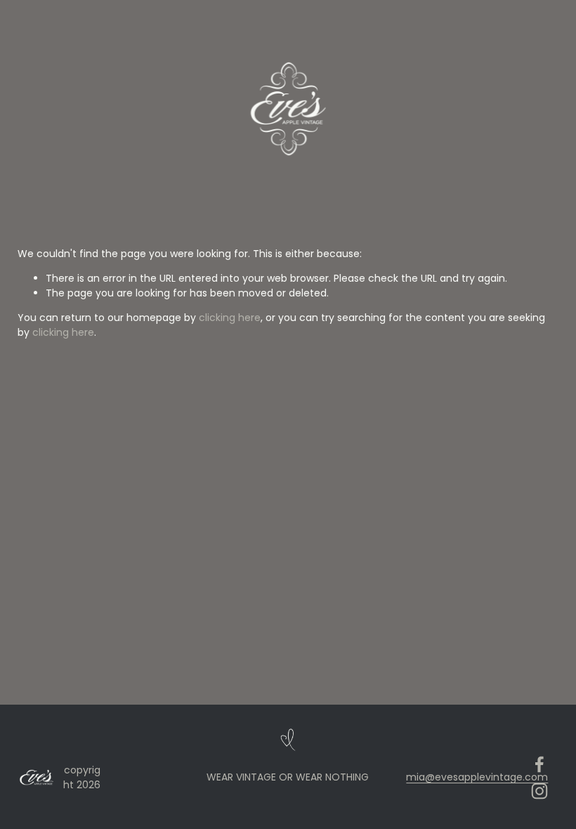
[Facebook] (539, 764)
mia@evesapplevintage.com (477, 777)
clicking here (230, 318)
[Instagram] (539, 791)
